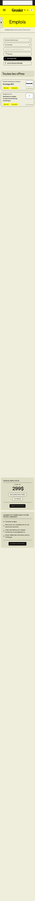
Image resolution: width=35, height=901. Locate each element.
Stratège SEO (8, 84)
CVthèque (17, 499)
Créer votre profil (17, 506)
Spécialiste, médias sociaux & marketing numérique (10, 99)
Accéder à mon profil (17, 544)
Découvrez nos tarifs (17, 494)
